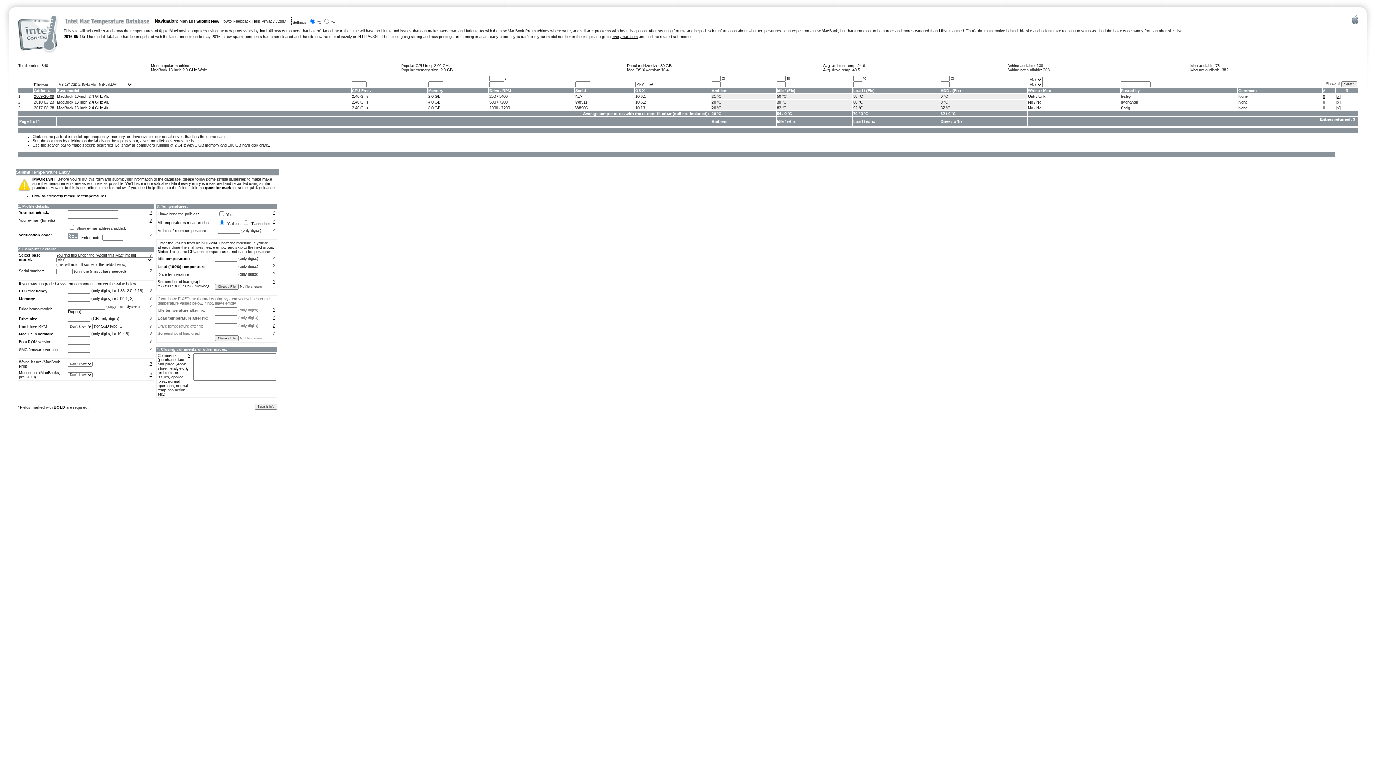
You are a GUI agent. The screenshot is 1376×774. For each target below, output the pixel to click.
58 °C (858, 96)
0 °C (944, 96)
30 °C (782, 102)
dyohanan (1129, 102)
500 (492, 102)
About (281, 21)
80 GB (666, 65)
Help (256, 21)
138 (1040, 65)
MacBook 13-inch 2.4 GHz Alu (83, 96)
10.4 (665, 70)
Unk (1031, 96)
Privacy (268, 21)
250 (492, 96)
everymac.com (625, 36)
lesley (1126, 96)
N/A (578, 96)
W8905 (581, 108)
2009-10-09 (44, 96)
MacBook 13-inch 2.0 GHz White (179, 70)
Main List (187, 21)
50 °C (782, 96)
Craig (1125, 108)
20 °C (716, 102)
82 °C (782, 108)
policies (191, 214)
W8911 (581, 102)
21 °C (716, 96)
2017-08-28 (44, 108)
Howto (226, 21)
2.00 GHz (442, 65)
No (1030, 102)
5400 (503, 96)
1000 (493, 108)
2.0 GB (446, 70)
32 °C (945, 108)
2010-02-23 (44, 102)
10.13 (640, 108)
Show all (1333, 84)
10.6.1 (640, 96)
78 (1217, 65)
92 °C (858, 108)
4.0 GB (434, 102)
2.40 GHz (360, 96)
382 (1225, 70)
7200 (503, 102)
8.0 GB (434, 108)
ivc (1179, 31)
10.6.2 (640, 102)
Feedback (242, 21)
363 (1046, 70)
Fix (791, 91)
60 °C (858, 102)
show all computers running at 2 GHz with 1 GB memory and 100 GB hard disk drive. (195, 145)
